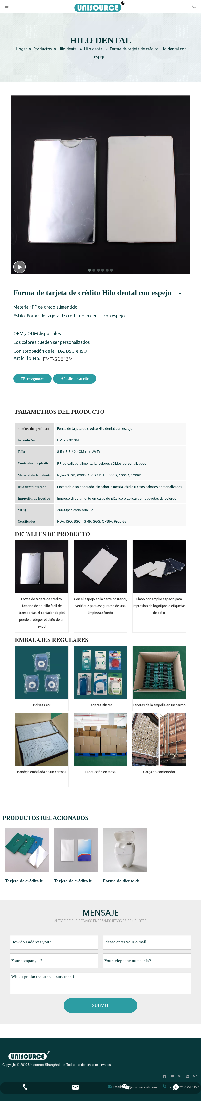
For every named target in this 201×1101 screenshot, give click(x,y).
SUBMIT (100, 1005)
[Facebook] (165, 1076)
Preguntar (35, 379)
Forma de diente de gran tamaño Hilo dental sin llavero (125, 880)
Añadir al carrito (75, 378)
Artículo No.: (27, 359)
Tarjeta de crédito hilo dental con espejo (27, 880)
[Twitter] (180, 1076)
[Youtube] (172, 1076)
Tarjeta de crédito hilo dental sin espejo (76, 880)
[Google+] (195, 1076)
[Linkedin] (188, 1076)
